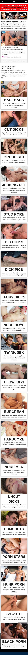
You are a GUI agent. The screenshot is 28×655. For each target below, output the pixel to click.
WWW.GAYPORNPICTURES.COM (14, 7)
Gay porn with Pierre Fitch (10, 47)
